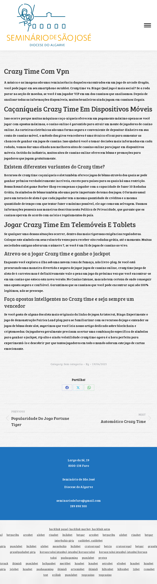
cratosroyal (92, 546)
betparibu (13, 535)
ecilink (56, 575)
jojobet (14, 569)
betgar (80, 535)
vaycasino (87, 575)
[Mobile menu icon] (147, 25)
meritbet (65, 563)
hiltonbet (107, 569)
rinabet (53, 535)
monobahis (59, 546)
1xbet (136, 569)
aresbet (28, 535)
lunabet (79, 563)
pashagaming (69, 557)
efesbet (121, 563)
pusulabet (16, 546)
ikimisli (16, 563)
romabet (149, 569)
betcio (108, 546)
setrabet (107, 563)
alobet (41, 535)
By (87, 364)
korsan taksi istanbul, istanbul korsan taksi (67, 552)
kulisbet (67, 535)
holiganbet (49, 563)
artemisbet (77, 569)
